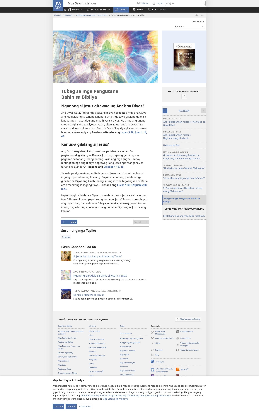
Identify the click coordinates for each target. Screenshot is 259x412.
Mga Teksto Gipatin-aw (67, 338)
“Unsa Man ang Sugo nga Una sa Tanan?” (184, 177)
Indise (91, 363)
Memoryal (124, 358)
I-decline (71, 406)
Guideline (93, 367)
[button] (98, 10)
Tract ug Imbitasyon (97, 343)
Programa (93, 359)
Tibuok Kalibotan (127, 375)
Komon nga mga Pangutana (131, 338)
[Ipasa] (196, 15)
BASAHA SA (198, 21)
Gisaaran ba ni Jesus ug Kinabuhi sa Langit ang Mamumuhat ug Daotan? (181, 155)
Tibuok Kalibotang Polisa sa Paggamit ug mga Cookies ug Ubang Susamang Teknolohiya (125, 395)
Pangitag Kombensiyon (162, 338)
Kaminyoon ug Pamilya (67, 357)
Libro (91, 335)
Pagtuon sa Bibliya (65, 342)
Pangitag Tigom (184, 331)
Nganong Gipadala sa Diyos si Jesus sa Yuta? (100, 275)
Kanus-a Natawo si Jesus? (88, 295)
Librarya (57, 15)
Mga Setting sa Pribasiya (115, 398)
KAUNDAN (184, 110)
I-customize (85, 406)
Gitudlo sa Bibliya (65, 326)
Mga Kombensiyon (127, 362)
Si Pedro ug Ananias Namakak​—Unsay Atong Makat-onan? (182, 188)
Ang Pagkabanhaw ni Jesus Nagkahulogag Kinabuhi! (177, 135)
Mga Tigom (124, 354)
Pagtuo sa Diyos (64, 369)
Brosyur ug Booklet (97, 339)
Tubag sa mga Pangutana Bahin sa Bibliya (181, 200)
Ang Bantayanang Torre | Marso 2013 (91, 15)
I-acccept (58, 406)
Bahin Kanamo (126, 333)
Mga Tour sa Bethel (127, 350)
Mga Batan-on (63, 361)
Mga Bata (62, 365)
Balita (122, 326)
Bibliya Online (94, 331)
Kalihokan (124, 366)
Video (91, 375)
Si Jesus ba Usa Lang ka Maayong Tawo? (97, 256)
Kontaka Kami (125, 346)
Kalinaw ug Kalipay (65, 353)
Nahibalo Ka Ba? (171, 145)
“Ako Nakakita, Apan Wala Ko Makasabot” (184, 167)
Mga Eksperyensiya (127, 370)
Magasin (68, 15)
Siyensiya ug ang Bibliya (67, 373)
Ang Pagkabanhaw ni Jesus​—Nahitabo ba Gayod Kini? (184, 122)
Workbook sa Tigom (97, 355)
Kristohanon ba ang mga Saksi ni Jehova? (184, 215)
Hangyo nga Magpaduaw (130, 342)
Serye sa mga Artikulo (97, 347)
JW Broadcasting (96, 371)
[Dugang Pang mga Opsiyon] (202, 15)
